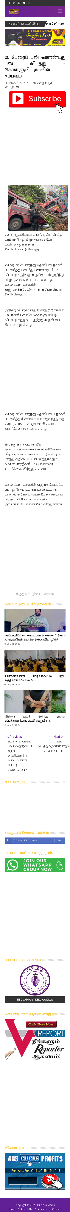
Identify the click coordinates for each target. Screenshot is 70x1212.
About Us (26, 1209)
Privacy (42, 1209)
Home (11, 1209)
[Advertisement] (35, 150)
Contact (57, 1209)
